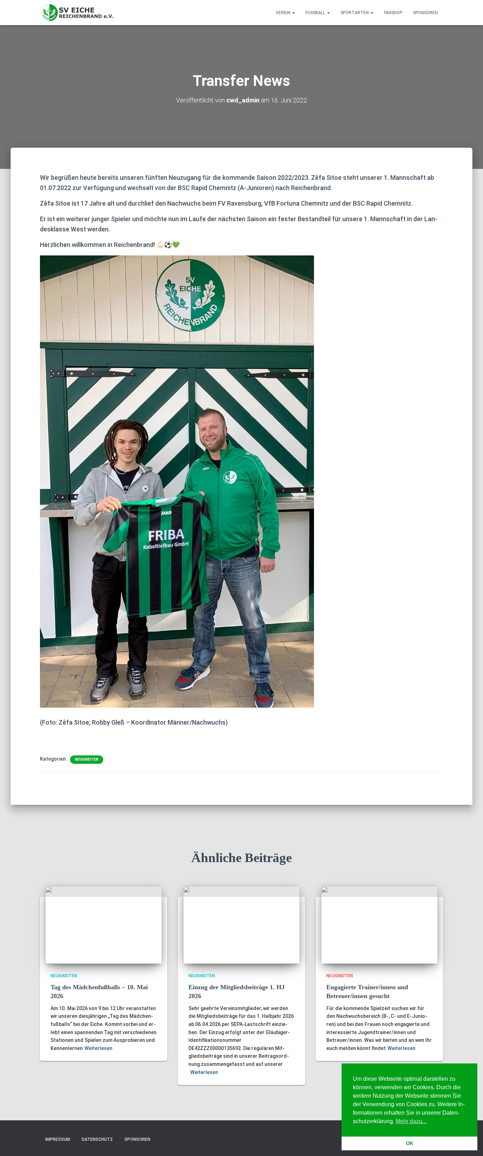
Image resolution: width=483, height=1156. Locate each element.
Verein (283, 12)
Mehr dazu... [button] (411, 1121)
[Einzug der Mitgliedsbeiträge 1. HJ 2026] (241, 924)
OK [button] (409, 1143)
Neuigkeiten (86, 759)
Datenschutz (97, 1139)
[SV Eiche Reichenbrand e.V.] (77, 13)
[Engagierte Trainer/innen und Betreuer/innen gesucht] (379, 924)
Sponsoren (425, 12)
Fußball (315, 12)
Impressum (57, 1139)
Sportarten (355, 12)
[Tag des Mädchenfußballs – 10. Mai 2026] (103, 924)
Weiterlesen (98, 1048)
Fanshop (393, 12)
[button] (293, 12)
